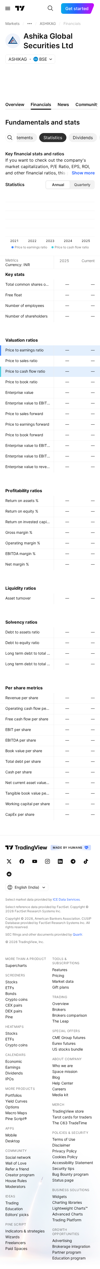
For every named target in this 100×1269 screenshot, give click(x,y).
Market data (63, 981)
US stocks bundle (67, 1049)
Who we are (62, 1065)
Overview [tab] (14, 104)
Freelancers (15, 1242)
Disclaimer (61, 1145)
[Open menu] (7, 8)
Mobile (11, 1135)
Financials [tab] (41, 104)
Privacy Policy (64, 1151)
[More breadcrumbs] (29, 23)
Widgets (59, 1196)
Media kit (60, 1094)
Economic (13, 1061)
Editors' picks (17, 1214)
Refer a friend (17, 1169)
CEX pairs (13, 1005)
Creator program (19, 1175)
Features (59, 969)
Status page (63, 1180)
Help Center (62, 1083)
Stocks (11, 982)
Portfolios (13, 1095)
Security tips (63, 1168)
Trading (12, 1203)
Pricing (58, 975)
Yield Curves (16, 1101)
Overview (60, 1003)
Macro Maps (16, 1113)
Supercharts (16, 965)
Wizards (12, 1237)
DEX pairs (13, 1011)
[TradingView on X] (9, 861)
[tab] (21, 137)
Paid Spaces (16, 1248)
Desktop (12, 1141)
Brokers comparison (69, 1015)
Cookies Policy (65, 1157)
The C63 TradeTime (69, 1123)
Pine (9, 1017)
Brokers (59, 1009)
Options (12, 1107)
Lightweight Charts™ (70, 1208)
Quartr (77, 934)
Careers (59, 1089)
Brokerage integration (71, 1246)
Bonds (10, 993)
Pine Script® (16, 1118)
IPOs (9, 1079)
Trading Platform (66, 1220)
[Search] (50, 8)
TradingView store (68, 1111)
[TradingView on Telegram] (73, 861)
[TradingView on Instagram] (47, 861)
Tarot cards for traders (72, 1117)
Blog (56, 1077)
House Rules (16, 1180)
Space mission (64, 1071)
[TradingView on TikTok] (86, 861)
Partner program (66, 1252)
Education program (69, 1258)
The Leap (60, 1021)
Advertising (62, 1240)
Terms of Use (63, 1139)
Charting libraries (67, 1202)
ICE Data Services (66, 899)
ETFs (9, 987)
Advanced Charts (67, 1214)
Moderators (15, 1186)
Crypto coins (16, 999)
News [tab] (63, 104)
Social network (18, 1157)
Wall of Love (15, 1163)
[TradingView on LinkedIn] (60, 861)
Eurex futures (63, 1043)
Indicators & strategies (25, 1231)
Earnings (12, 1067)
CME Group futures (68, 1037)
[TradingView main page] (20, 8)
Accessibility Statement (72, 1162)
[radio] (58, 184)
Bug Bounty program (70, 1174)
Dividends (14, 1073)
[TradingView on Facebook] (22, 861)
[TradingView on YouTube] (34, 861)
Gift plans (60, 987)
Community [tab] (87, 104)
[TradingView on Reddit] (9, 874)
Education (14, 1208)
